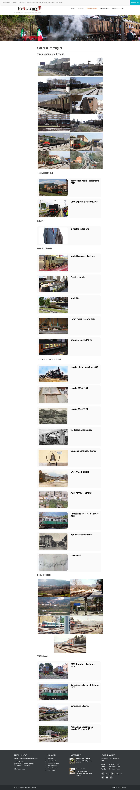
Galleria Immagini (92, 8)
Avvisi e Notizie (104, 8)
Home (72, 8)
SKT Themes (122, 787)
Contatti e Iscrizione (118, 8)
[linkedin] (107, 777)
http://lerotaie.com (114, 769)
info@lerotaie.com (114, 766)
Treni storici (51, 758)
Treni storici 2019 (52, 761)
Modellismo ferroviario (53, 763)
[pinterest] (111, 777)
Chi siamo (81, 8)
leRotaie (21, 787)
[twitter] (102, 777)
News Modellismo (52, 765)
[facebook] (102, 773)
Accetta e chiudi (135, 2)
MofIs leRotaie (51, 770)
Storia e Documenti (52, 768)
